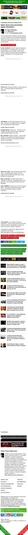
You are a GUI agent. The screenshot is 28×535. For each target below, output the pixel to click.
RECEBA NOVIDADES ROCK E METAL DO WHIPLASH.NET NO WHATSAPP (14, 2)
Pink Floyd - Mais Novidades (8, 45)
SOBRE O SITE (4, 479)
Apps (21, 253)
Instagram (17, 251)
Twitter (23, 251)
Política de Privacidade (14, 506)
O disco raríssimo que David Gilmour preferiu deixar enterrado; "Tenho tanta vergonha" (16, 273)
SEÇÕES (19, 486)
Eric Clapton (10, 237)
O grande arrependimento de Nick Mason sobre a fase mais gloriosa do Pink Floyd (16, 330)
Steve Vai (3, 237)
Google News (10, 253)
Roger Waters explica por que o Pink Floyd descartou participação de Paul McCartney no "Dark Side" (16, 266)
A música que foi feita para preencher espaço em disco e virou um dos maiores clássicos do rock (16, 338)
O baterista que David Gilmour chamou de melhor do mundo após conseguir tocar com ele (15, 308)
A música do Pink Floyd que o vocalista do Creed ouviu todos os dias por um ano (16, 287)
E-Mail (16, 253)
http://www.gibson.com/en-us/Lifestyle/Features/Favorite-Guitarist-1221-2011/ (13, 232)
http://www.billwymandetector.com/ (10, 142)
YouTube (3, 253)
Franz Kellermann (12, 30)
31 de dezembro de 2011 (16, 33)
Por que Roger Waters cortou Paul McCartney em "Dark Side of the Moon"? (16, 294)
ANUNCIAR (3, 481)
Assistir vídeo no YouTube (7, 84)
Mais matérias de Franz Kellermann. (14, 475)
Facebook (10, 251)
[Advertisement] (12, 108)
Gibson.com (11, 31)
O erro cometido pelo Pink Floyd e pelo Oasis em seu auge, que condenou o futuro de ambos (16, 301)
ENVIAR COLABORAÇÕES (7, 483)
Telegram (3, 251)
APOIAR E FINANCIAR (6, 488)
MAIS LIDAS (20, 483)
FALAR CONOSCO (5, 492)
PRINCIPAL (20, 479)
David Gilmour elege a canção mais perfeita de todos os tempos (16, 344)
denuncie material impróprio (8, 505)
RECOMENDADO (21, 481)
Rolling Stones (17, 22)
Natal (16, 237)
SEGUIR (3, 490)
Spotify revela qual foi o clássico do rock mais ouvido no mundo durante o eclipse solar (16, 323)
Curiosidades (4, 22)
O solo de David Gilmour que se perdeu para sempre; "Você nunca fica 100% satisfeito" (16, 280)
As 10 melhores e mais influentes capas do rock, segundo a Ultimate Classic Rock (16, 316)
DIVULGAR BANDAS (6, 486)
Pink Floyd (10, 22)
